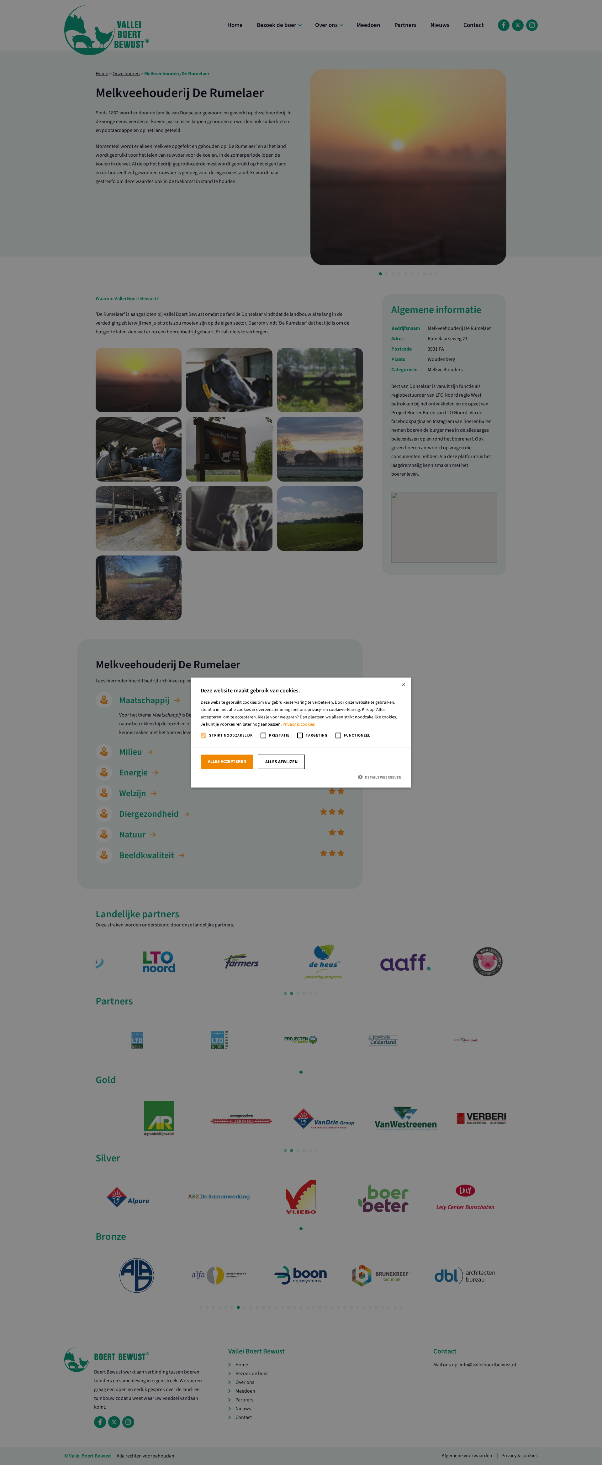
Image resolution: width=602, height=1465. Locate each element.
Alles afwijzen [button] (281, 762)
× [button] (403, 684)
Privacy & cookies (299, 724)
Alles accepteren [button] (227, 762)
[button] (301, 777)
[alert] (301, 732)
